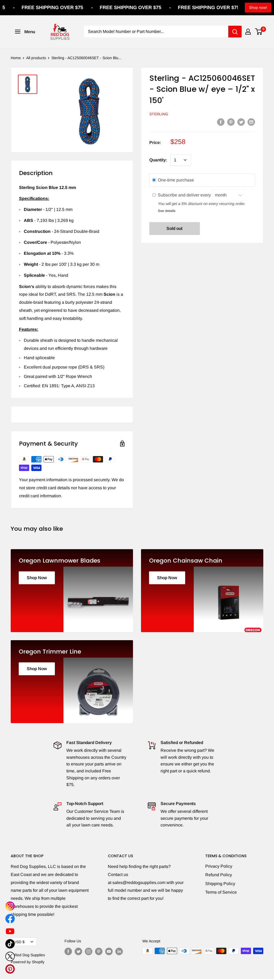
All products (36, 58)
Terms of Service (221, 892)
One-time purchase (176, 180)
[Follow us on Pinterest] (98, 951)
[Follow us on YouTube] (109, 951)
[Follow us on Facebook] (68, 951)
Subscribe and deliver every (185, 195)
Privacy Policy (218, 866)
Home (16, 58)
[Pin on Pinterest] (231, 122)
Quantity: (158, 160)
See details (167, 211)
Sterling (158, 114)
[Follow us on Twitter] (78, 951)
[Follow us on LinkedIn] (119, 951)
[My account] (248, 32)
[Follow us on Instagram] (88, 951)
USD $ (19, 942)
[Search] (235, 31)
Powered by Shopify (27, 962)
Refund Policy (218, 874)
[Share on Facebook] (220, 122)
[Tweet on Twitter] (241, 122)
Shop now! (258, 7)
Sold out (174, 228)
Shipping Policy (220, 883)
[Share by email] (251, 122)
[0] (259, 31)
